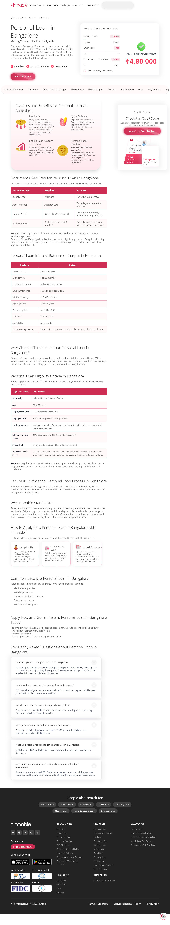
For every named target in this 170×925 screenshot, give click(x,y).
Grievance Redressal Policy (68, 849)
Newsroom (61, 884)
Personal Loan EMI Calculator (143, 845)
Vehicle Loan (86, 804)
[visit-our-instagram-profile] (31, 832)
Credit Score (52, 5)
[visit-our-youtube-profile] (13, 832)
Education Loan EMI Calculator (143, 837)
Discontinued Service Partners (69, 857)
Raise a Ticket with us (22, 847)
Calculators (91, 5)
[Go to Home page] (12, 18)
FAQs (59, 888)
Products (77, 5)
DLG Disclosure (63, 845)
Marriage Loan (67, 804)
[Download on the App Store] (20, 862)
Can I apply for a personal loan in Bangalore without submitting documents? (47, 765)
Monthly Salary (90, 36)
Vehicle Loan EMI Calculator (142, 841)
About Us (61, 829)
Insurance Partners (65, 853)
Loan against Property (103, 833)
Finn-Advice (61, 880)
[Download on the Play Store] (42, 862)
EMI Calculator (137, 829)
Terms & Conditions (65, 841)
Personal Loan (34, 5)
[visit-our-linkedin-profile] (37, 832)
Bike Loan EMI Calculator (141, 833)
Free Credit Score (101, 841)
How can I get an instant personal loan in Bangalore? (42, 662)
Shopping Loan (122, 804)
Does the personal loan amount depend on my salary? (43, 705)
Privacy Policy (62, 833)
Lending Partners (64, 837)
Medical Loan (61, 811)
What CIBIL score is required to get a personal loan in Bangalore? (48, 744)
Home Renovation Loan (84, 811)
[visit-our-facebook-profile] (19, 832)
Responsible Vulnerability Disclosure (67, 862)
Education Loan (108, 811)
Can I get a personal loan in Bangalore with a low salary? (43, 724)
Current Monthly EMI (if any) (96, 59)
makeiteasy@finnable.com (104, 880)
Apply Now (24, 636)
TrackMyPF (65, 5)
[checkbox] (85, 71)
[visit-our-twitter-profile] (25, 832)
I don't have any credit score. (99, 70)
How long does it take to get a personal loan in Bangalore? (45, 685)
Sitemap (60, 892)
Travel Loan (103, 804)
